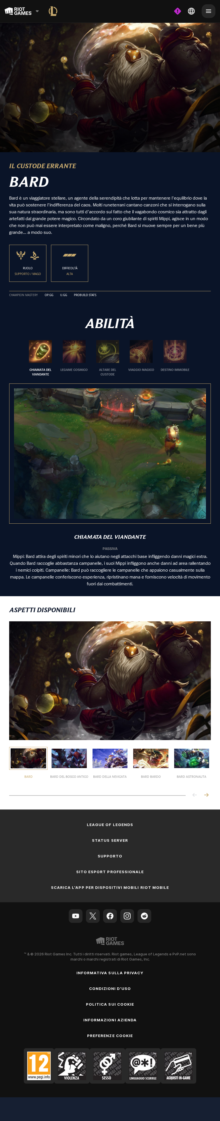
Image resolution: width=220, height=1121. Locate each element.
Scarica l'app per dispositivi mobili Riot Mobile (110, 887)
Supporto (110, 855)
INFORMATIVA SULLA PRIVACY (110, 972)
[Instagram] (127, 915)
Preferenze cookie (110, 1035)
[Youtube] (75, 915)
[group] (108, 358)
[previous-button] (194, 795)
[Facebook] (110, 915)
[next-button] (206, 795)
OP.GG (49, 295)
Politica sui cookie (110, 1004)
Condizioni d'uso (110, 988)
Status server (110, 840)
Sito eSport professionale (110, 871)
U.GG (63, 295)
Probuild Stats (85, 295)
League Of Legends (110, 824)
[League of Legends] (53, 11)
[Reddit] (144, 915)
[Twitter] (92, 915)
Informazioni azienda (110, 1019)
